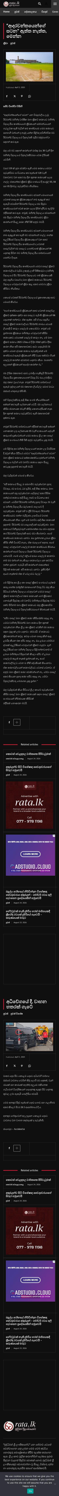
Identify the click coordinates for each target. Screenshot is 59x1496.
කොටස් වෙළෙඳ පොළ (15, 759)
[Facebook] (6, 96)
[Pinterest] (22, 96)
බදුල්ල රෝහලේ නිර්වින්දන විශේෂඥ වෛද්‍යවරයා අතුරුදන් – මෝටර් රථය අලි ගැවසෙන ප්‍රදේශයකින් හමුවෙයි (29, 894)
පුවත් (12, 43)
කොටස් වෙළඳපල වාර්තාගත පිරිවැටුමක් (28, 754)
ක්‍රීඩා (5, 43)
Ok (30, 1491)
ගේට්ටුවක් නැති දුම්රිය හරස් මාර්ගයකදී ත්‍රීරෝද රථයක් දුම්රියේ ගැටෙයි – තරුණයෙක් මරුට (28, 914)
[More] (16, 722)
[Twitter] (14, 96)
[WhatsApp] (29, 96)
